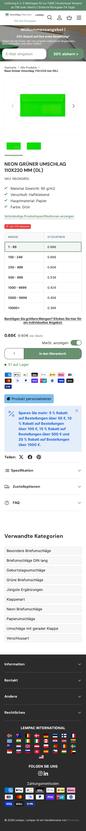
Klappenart (16, 599)
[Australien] (18, 735)
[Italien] (36, 740)
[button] (69, 18)
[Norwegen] (27, 746)
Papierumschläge (21, 619)
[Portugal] (55, 746)
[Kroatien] (55, 740)
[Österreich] (36, 746)
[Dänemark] (36, 735)
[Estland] (55, 735)
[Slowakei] (18, 751)
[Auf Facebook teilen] (30, 457)
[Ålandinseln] (9, 735)
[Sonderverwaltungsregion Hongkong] (36, 751)
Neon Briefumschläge (24, 609)
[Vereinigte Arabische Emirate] (73, 751)
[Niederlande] (18, 746)
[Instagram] (40, 774)
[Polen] (46, 746)
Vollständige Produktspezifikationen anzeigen (39, 216)
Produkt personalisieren (31, 399)
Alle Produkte (29, 67)
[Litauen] (73, 740)
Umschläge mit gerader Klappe (32, 628)
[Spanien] (46, 751)
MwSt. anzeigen (55, 343)
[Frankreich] (73, 735)
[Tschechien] (55, 751)
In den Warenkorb (52, 353)
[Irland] (27, 740)
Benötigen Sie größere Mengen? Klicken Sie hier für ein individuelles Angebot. (43, 320)
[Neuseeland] (9, 746)
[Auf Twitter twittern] (21, 457)
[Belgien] (27, 735)
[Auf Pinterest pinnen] (38, 457)
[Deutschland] (46, 735)
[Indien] (18, 740)
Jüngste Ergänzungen (25, 589)
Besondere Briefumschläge (29, 550)
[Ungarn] (64, 751)
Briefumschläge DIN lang (27, 560)
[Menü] (79, 18)
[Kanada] (46, 740)
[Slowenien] (27, 751)
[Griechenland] (9, 740)
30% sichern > (66, 54)
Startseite (10, 67)
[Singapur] (9, 751)
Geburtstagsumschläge (26, 570)
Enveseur (73, 820)
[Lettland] (64, 740)
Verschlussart (18, 638)
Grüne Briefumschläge (25, 580)
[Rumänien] (64, 746)
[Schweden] (73, 746)
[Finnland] (64, 735)
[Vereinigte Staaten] (41, 756)
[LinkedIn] (46, 774)
